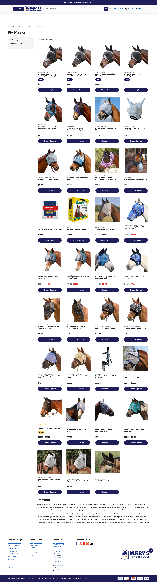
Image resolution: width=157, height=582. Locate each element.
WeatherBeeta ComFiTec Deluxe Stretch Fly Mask (76, 129)
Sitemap (10, 567)
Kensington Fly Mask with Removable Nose (134, 228)
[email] (91, 543)
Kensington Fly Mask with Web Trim (134, 430)
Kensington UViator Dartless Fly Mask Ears (78, 277)
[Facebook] (77, 543)
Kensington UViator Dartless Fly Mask (49, 277)
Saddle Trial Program (14, 554)
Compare (50, 59)
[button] (151, 550)
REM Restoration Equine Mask (135, 179)
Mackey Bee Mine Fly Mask (105, 328)
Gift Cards (11, 559)
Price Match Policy (13, 548)
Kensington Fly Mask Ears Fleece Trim (134, 277)
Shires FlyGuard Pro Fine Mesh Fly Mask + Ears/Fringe (49, 75)
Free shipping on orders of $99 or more (80, 2)
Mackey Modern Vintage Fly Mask (78, 178)
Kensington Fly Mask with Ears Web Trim (105, 277)
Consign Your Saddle (36, 543)
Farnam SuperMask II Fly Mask (50, 229)
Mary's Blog (33, 553)
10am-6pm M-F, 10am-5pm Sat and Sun (59, 552)
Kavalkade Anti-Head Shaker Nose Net (106, 377)
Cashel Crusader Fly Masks (105, 229)
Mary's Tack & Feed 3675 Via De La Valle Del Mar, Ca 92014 (58, 544)
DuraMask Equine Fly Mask (77, 229)
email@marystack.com (61, 570)
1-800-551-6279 (59, 557)
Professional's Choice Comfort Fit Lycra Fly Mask (105, 178)
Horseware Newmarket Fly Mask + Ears (134, 129)
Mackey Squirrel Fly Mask (48, 179)
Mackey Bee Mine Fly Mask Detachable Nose (48, 327)
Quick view (50, 55)
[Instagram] (80, 543)
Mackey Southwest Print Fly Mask (77, 377)
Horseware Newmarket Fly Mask (105, 129)
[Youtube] (84, 543)
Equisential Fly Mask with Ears (78, 481)
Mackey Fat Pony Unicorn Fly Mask (49, 377)
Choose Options (50, 90)
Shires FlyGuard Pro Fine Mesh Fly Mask (133, 75)
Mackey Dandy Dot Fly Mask (135, 328)
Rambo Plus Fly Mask (132, 378)
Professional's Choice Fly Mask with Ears (105, 430)
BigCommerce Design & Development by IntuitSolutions (46, 578)
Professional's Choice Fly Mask (76, 430)
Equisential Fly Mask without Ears (49, 480)
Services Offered (12, 551)
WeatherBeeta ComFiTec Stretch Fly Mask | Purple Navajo (48, 128)
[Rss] (87, 543)
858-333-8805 (59, 565)
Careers (32, 555)
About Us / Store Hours (14, 543)
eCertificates (11, 562)
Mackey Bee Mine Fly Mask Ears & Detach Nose (77, 327)
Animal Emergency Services (35, 546)
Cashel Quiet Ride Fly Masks (49, 429)
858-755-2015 (59, 561)
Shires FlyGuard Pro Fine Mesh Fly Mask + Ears (105, 75)
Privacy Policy (12, 556)
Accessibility (11, 565)
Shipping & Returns (14, 545)
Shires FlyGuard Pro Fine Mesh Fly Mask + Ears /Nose (77, 75)
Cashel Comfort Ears (103, 481)
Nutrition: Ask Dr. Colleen (37, 550)
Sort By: (40, 39)
